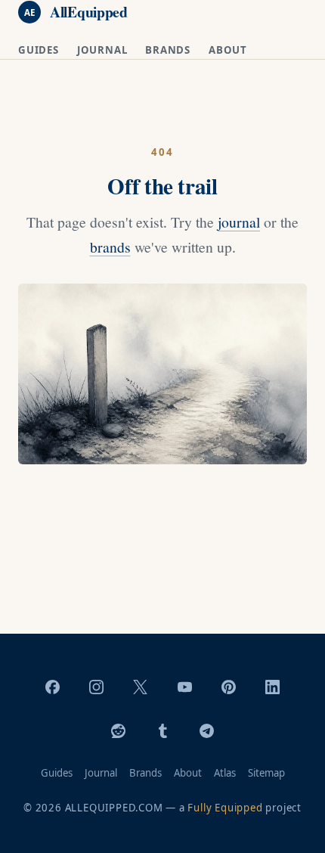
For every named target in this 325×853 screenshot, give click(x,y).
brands (110, 247)
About (228, 50)
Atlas (225, 773)
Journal (102, 50)
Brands (167, 50)
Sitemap (266, 773)
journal (239, 222)
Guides (38, 50)
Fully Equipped (224, 807)
